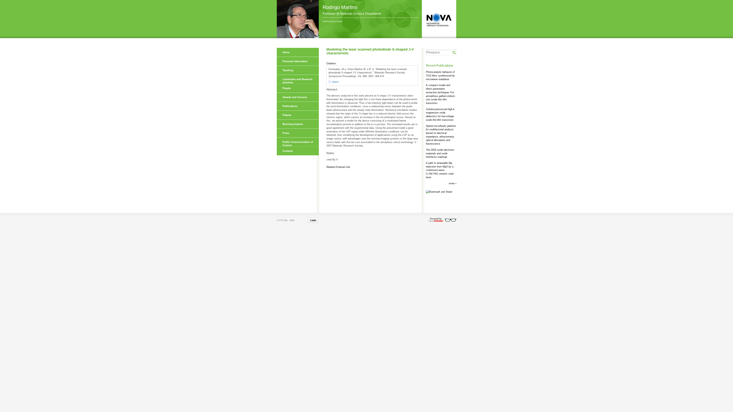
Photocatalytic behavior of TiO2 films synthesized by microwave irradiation (440, 75)
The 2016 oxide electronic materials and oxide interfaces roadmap (440, 153)
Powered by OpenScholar (442, 219)
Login (313, 220)
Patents (287, 115)
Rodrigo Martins (340, 7)
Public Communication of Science (298, 144)
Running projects (293, 124)
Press (286, 133)
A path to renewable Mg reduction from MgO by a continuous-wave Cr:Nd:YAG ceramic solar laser (440, 170)
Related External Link (338, 167)
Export (335, 81)
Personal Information (295, 61)
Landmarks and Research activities (297, 81)
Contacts (288, 151)
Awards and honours (295, 97)
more (452, 183)
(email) (339, 21)
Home (286, 52)
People (287, 88)
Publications (290, 106)
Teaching (288, 70)
